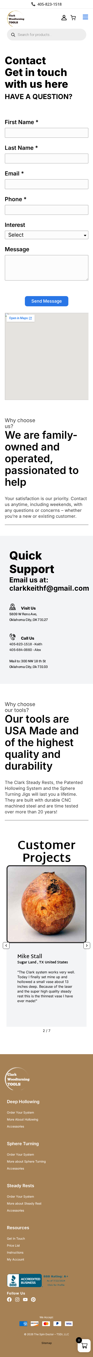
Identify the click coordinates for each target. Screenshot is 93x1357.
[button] (6, 945)
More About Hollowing (22, 1119)
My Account (15, 1259)
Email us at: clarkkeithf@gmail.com (49, 584)
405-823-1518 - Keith (25, 644)
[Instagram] (17, 1299)
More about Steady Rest (24, 1203)
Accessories (15, 1126)
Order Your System (20, 1112)
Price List (13, 1245)
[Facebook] (9, 1299)
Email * (14, 173)
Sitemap (47, 1343)
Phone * (16, 199)
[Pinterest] (33, 1299)
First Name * (21, 122)
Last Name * (21, 148)
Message (17, 249)
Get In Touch (16, 1238)
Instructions (15, 1252)
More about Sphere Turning (26, 1161)
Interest (15, 225)
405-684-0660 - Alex (25, 650)
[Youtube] (25, 1299)
